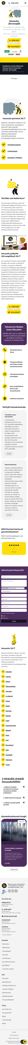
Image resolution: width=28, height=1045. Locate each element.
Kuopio (8, 716)
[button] (25, 3)
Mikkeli (8, 730)
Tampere (9, 760)
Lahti (7, 720)
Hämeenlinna (10, 686)
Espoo (8, 681)
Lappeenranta (11, 725)
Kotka (8, 706)
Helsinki (9, 671)
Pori (7, 740)
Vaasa (8, 701)
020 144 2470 (6, 931)
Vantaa (8, 676)
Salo (7, 750)
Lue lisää (7, 863)
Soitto (4, 615)
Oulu (7, 735)
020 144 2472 (6, 923)
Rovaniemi (9, 745)
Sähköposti (5, 618)
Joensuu (9, 691)
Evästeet (14, 1032)
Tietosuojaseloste (14, 1035)
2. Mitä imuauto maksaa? (12, 798)
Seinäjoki (9, 755)
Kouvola (8, 711)
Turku (8, 764)
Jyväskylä (9, 696)
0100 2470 (14, 3)
